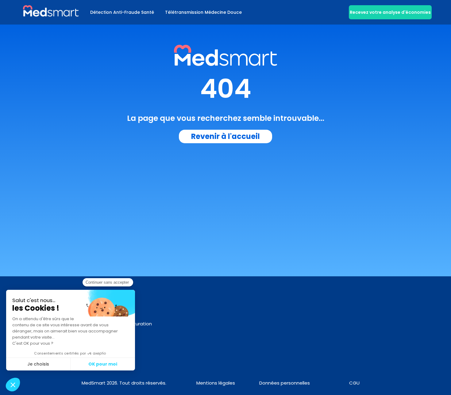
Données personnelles (284, 383)
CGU (354, 383)
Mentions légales (215, 383)
